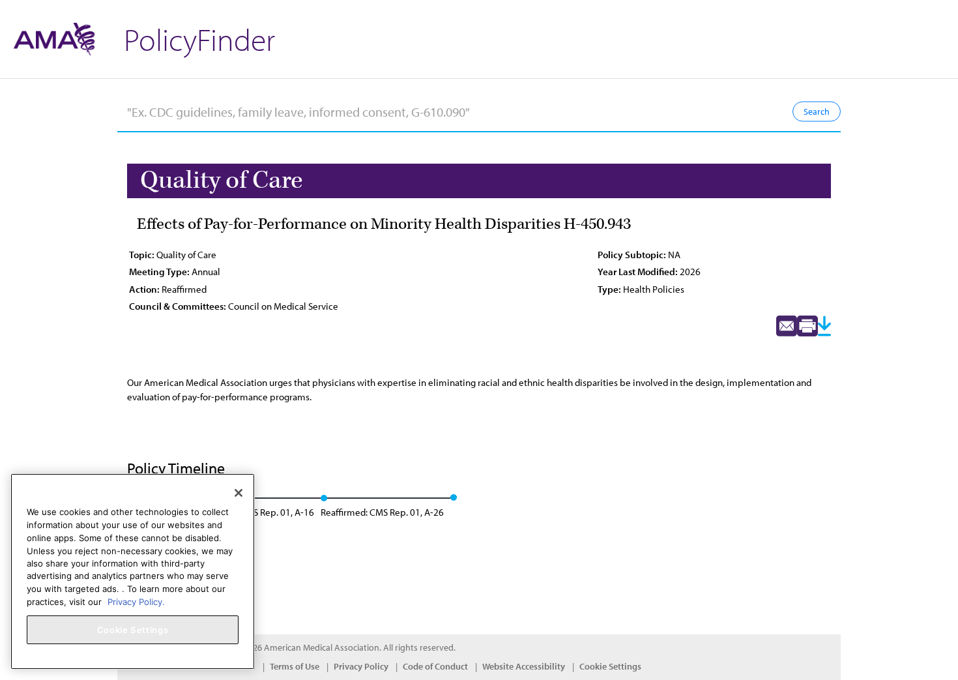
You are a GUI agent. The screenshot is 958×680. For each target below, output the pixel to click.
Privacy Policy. (136, 601)
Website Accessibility (523, 666)
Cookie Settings (610, 666)
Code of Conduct (435, 666)
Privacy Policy (361, 666)
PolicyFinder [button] (199, 39)
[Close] (238, 493)
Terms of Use (294, 666)
